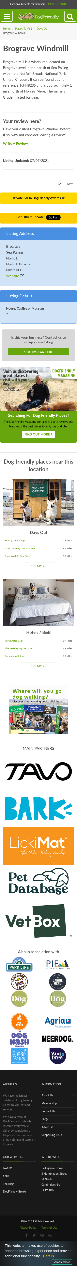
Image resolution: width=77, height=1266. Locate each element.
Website (13, 276)
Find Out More (57, 4)
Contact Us (48, 1111)
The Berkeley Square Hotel (19, 648)
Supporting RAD (51, 1135)
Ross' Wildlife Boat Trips (17, 556)
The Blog (8, 1184)
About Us (47, 1095)
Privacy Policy (28, 1228)
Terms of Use (49, 1228)
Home (6, 29)
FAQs (44, 1119)
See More (38, 566)
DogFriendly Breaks (14, 1191)
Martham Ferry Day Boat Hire (20, 548)
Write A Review (15, 144)
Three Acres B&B (14, 641)
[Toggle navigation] (7, 16)
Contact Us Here (38, 351)
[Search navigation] (70, 16)
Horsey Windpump (15, 540)
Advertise (47, 1127)
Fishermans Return (14, 656)
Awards (7, 1168)
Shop (6, 1176)
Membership (49, 1103)
